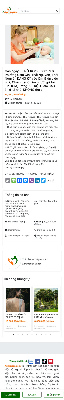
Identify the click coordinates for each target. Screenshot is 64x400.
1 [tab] (13, 334)
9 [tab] (50, 334)
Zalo (33, 394)
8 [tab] (46, 334)
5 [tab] (32, 334)
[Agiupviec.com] (31, 361)
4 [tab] (27, 334)
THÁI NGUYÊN (14, 99)
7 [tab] (41, 334)
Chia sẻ (50, 180)
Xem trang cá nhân (31, 263)
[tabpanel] (17, 308)
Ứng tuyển (54, 394)
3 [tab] (22, 334)
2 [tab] (18, 334)
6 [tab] (36, 334)
